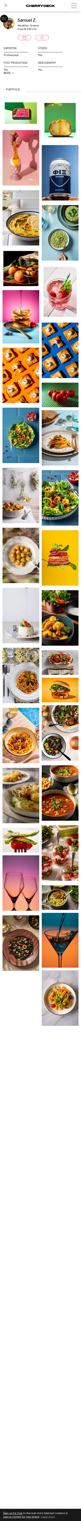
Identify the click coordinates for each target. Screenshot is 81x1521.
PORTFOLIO (13, 89)
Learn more (48, 1516)
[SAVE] (42, 37)
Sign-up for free (12, 1513)
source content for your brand (21, 1516)
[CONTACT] (24, 37)
